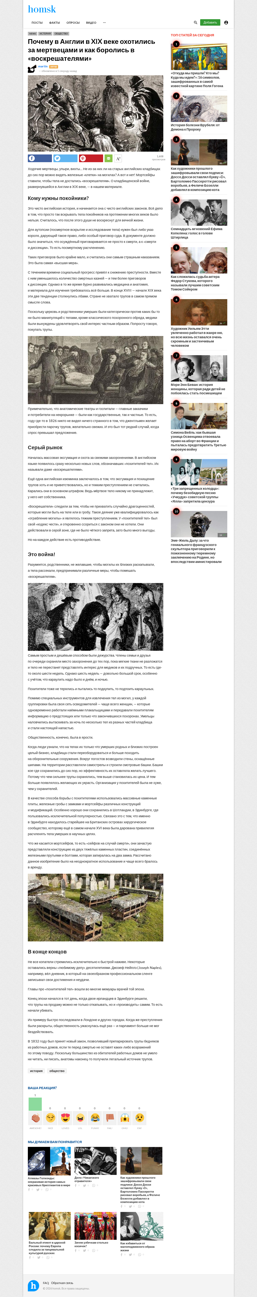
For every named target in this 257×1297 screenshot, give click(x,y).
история (36, 1071)
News (32, 33)
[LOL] (80, 1118)
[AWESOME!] (35, 1118)
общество (57, 1071)
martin (43, 66)
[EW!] (139, 1118)
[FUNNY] (95, 1118)
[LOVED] (65, 1118)
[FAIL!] (110, 1118)
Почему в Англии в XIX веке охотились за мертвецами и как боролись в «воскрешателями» (91, 49)
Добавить (210, 22)
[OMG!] (124, 1118)
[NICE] (50, 1118)
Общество (61, 33)
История (45, 33)
